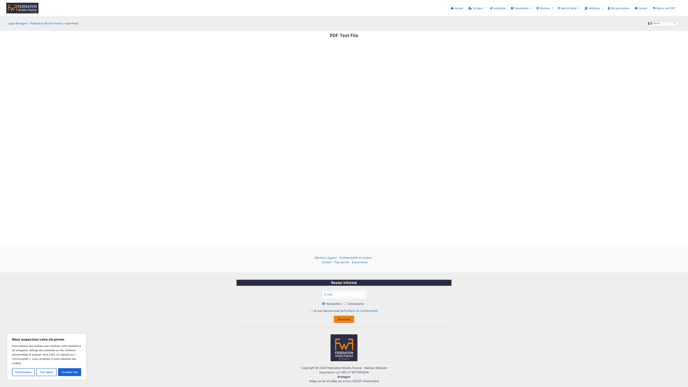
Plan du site (341, 262)
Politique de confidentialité (361, 310)
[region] (46, 357)
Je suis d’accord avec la (345, 310)
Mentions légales (326, 257)
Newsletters (334, 303)
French (656, 23)
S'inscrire (344, 319)
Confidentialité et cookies (355, 257)
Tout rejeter (46, 372)
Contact (327, 262)
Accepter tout (69, 372)
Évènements (360, 262)
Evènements (355, 303)
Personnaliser (23, 372)
